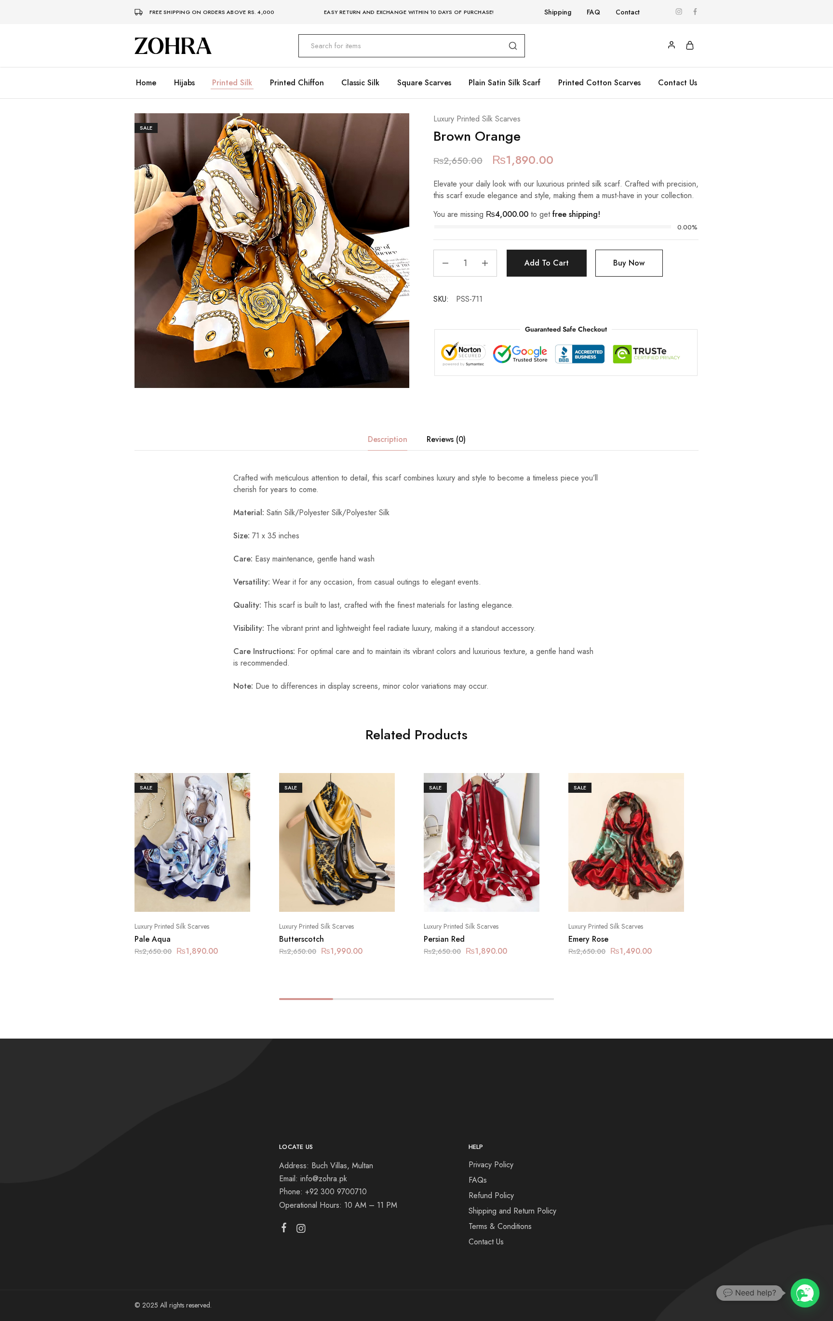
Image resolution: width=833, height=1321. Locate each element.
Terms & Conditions (500, 1226)
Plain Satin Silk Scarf (504, 83)
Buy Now (629, 262)
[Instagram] (301, 1230)
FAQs (478, 1180)
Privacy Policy (491, 1164)
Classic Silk (360, 83)
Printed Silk (232, 83)
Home (146, 83)
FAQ (593, 12)
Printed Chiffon (297, 83)
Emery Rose (588, 939)
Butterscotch (301, 939)
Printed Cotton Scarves (599, 83)
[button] (180, 897)
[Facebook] (284, 1229)
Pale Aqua (152, 939)
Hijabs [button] (184, 83)
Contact (628, 12)
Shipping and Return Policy (512, 1210)
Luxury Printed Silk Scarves (477, 118)
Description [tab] (387, 439)
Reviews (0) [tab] (446, 439)
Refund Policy (491, 1195)
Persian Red (444, 939)
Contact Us (677, 83)
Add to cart (546, 262)
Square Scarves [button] (424, 83)
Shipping (557, 12)
